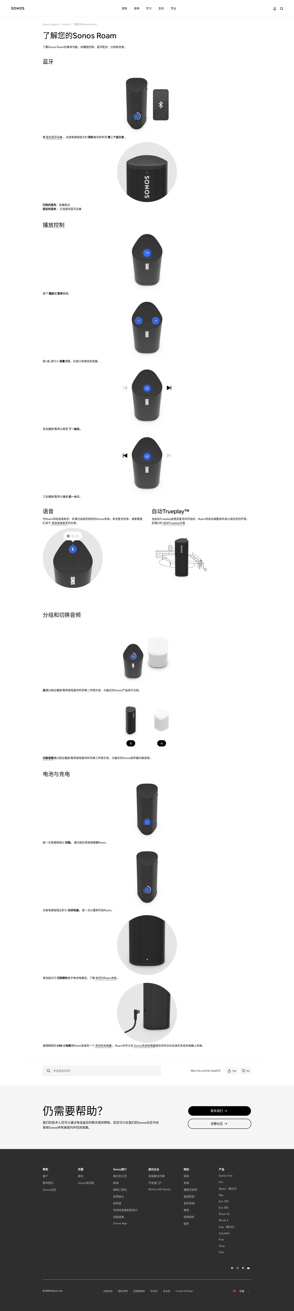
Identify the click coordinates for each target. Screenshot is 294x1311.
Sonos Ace (226, 1175)
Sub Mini (224, 1233)
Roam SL (224, 1214)
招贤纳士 (118, 1196)
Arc (221, 1182)
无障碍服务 (139, 1291)
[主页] (17, 8)
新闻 (116, 1183)
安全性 (166, 1291)
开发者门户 (155, 1183)
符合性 (154, 1291)
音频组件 (189, 1217)
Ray (221, 1195)
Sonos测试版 (86, 1183)
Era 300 (223, 1207)
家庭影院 (189, 1196)
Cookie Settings (184, 1290)
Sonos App (120, 1223)
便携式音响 (190, 1190)
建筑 (186, 1210)
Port (221, 1252)
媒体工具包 (120, 1190)
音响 (186, 1183)
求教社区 (217, 1124)
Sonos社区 (49, 1190)
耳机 (186, 1176)
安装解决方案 (156, 1176)
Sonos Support (51, 24)
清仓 (80, 1176)
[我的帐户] (274, 8)
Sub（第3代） (227, 1227)
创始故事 (118, 1217)
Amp (222, 1246)
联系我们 (217, 1111)
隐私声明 (123, 1291)
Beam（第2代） (229, 1189)
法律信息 (108, 1291)
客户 (45, 1176)
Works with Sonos (159, 1189)
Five (221, 1239)
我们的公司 (120, 1176)
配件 (186, 1224)
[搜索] (281, 8)
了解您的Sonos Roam (85, 24)
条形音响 (189, 1203)
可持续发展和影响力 (125, 1210)
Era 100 (223, 1201)
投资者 (117, 1203)
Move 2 (223, 1220)
